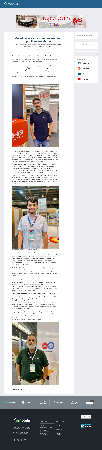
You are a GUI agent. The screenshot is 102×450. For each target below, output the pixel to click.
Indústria (57, 419)
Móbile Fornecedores (60, 431)
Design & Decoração (60, 421)
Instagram (86, 68)
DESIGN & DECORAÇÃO (65, 4)
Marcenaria (58, 422)
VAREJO (45, 4)
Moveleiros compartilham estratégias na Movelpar (26, 279)
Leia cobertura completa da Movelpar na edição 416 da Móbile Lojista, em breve (34, 293)
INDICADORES (73, 4)
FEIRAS (78, 4)
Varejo (57, 424)
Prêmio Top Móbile (43, 421)
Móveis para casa (59, 436)
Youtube (85, 79)
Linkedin (85, 74)
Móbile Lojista (58, 433)
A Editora (42, 419)
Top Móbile (58, 434)
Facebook (86, 63)
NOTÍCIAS (83, 4)
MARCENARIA (56, 4)
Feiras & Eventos (59, 425)
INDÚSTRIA (50, 4)
